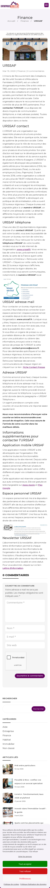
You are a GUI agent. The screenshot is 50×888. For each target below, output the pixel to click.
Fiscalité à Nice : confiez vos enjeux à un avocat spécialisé (29, 783)
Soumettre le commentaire (30, 676)
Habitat (7, 739)
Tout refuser (25, 871)
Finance (25, 17)
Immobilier (8, 744)
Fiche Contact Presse (34, 367)
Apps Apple (28, 485)
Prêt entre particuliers (25, 767)
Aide (5, 727)
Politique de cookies (11, 884)
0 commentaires (35, 71)
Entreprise (8, 731)
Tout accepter (25, 864)
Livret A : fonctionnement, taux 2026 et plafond (29, 797)
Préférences (25, 878)
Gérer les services (25, 856)
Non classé (8, 748)
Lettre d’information (13, 568)
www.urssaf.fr (24, 249)
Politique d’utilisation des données (33, 884)
